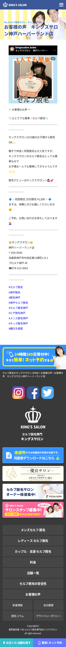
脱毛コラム (17, 616)
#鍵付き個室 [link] (16, 328)
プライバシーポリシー (48, 616)
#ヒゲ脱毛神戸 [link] (17, 313)
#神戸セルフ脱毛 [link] (18, 302)
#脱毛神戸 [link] (14, 297)
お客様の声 (32, 594)
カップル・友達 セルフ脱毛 (33, 551)
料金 (33, 562)
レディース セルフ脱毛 (33, 540)
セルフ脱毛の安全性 (33, 583)
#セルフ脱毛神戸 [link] (18, 308)
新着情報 (17, 605)
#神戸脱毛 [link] (14, 292)
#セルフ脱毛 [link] (16, 287)
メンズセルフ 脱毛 (33, 530)
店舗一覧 (33, 573)
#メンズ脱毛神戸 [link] (18, 318)
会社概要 (48, 605)
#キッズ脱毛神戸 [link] (18, 323)
